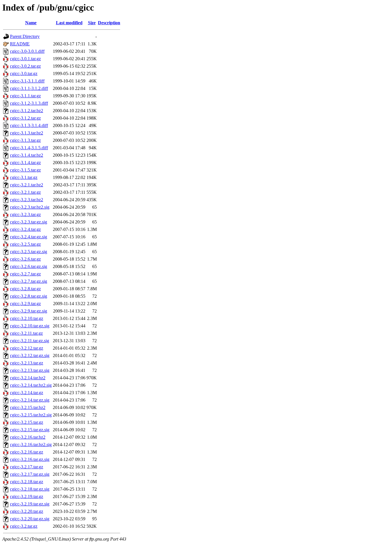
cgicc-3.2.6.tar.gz (25, 259)
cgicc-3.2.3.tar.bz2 (26, 199)
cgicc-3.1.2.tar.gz (25, 118)
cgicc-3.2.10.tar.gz (26, 318)
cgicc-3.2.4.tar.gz (25, 229)
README (20, 43)
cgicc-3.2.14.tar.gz (26, 392)
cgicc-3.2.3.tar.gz (25, 214)
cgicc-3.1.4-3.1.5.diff (29, 147)
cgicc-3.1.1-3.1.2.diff (29, 88)
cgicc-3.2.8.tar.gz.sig (28, 296)
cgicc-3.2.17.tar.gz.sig (29, 474)
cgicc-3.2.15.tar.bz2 (27, 407)
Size (92, 22)
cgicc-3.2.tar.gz (23, 526)
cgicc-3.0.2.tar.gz (25, 66)
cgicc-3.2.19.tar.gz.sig (29, 503)
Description (109, 22)
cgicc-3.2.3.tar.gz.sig (28, 221)
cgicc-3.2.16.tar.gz (26, 452)
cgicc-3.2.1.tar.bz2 (26, 184)
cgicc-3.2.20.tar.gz (26, 511)
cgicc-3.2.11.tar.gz (26, 333)
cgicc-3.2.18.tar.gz (26, 481)
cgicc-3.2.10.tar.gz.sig (29, 325)
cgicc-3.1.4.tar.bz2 (26, 155)
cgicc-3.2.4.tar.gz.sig (28, 236)
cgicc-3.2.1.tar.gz (25, 192)
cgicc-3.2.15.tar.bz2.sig (31, 414)
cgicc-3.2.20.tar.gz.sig (29, 518)
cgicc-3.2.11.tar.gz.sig (29, 340)
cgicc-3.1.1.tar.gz (25, 95)
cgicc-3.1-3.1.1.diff (27, 80)
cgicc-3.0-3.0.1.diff (27, 51)
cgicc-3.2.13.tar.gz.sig (29, 370)
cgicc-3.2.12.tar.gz (26, 348)
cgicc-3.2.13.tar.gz (26, 362)
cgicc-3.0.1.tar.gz (25, 58)
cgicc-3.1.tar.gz (23, 177)
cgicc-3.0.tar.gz (23, 73)
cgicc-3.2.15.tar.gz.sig (29, 429)
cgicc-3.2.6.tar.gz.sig (28, 266)
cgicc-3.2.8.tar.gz (25, 288)
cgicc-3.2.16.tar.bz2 (27, 437)
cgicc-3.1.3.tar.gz (25, 140)
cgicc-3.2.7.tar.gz (25, 273)
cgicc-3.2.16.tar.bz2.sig (31, 444)
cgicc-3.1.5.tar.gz (25, 170)
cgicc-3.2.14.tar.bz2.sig (31, 385)
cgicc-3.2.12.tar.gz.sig (29, 355)
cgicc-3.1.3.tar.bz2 (26, 132)
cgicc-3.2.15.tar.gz (26, 422)
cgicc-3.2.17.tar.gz (26, 466)
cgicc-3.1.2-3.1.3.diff (29, 103)
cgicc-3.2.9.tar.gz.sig (28, 311)
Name (31, 22)
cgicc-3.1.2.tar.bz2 (26, 110)
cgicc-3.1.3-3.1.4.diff (29, 125)
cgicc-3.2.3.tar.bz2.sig (29, 207)
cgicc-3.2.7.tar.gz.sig (28, 281)
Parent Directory (25, 36)
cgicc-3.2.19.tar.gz (26, 496)
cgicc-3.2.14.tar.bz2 (27, 377)
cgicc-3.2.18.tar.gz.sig (29, 489)
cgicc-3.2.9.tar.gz (25, 303)
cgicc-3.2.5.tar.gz (25, 244)
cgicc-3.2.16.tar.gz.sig (29, 459)
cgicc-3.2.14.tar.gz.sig (29, 400)
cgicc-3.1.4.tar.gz (25, 162)
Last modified (69, 22)
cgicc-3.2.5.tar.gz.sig (28, 251)
